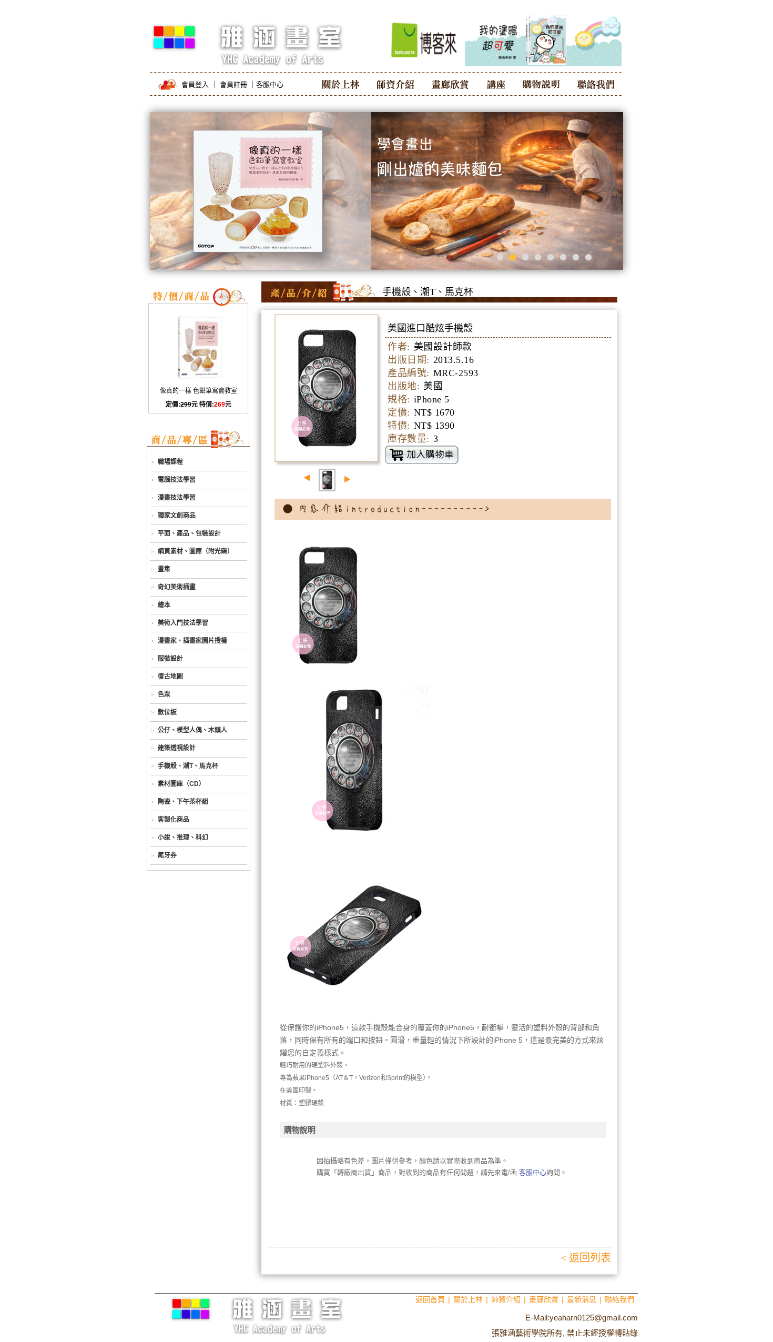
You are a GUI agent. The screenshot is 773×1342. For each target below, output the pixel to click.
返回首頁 (430, 1299)
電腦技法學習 (177, 479)
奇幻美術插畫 (177, 587)
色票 (164, 694)
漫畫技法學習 (177, 497)
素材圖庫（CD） (181, 784)
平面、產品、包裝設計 (189, 533)
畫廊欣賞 (543, 1299)
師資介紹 (506, 1299)
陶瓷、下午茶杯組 (183, 801)
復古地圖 (170, 676)
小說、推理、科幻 (183, 837)
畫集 (164, 569)
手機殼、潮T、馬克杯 (188, 766)
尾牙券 (167, 855)
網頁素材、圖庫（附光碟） (195, 551)
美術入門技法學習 (183, 623)
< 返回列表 (586, 1258)
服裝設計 (170, 658)
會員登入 (195, 84)
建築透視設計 (177, 748)
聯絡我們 (619, 1299)
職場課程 (170, 462)
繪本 (164, 605)
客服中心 (269, 84)
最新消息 (581, 1299)
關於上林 (468, 1299)
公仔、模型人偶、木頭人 (192, 730)
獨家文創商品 (177, 515)
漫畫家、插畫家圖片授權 (192, 640)
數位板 (167, 712)
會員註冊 (233, 84)
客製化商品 (173, 819)
